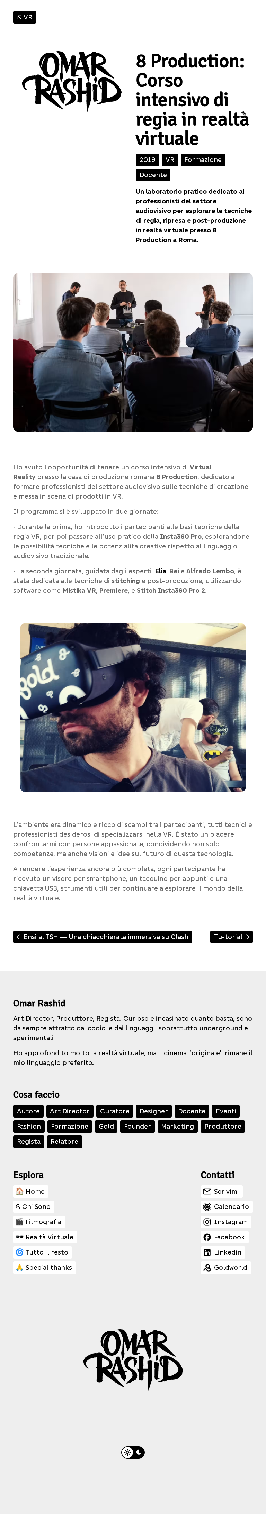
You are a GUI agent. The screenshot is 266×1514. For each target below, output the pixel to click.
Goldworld (230, 1267)
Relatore (64, 1142)
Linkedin (227, 1252)
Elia (160, 571)
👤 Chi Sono (33, 1207)
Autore (28, 1111)
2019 (148, 160)
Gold (106, 1126)
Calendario (231, 1207)
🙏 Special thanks (43, 1267)
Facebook (229, 1237)
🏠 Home (30, 1191)
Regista (29, 1142)
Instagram (231, 1222)
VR (23, 17)
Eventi (226, 1111)
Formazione (203, 160)
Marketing (177, 1126)
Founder (137, 1126)
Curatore (115, 1111)
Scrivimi (226, 1191)
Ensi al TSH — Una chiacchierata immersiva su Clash (101, 937)
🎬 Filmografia (38, 1222)
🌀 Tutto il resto (41, 1252)
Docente (153, 175)
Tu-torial (232, 937)
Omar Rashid (39, 1003)
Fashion (29, 1126)
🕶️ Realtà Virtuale (44, 1237)
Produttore (222, 1126)
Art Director (70, 1111)
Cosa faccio (36, 1095)
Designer (154, 1111)
